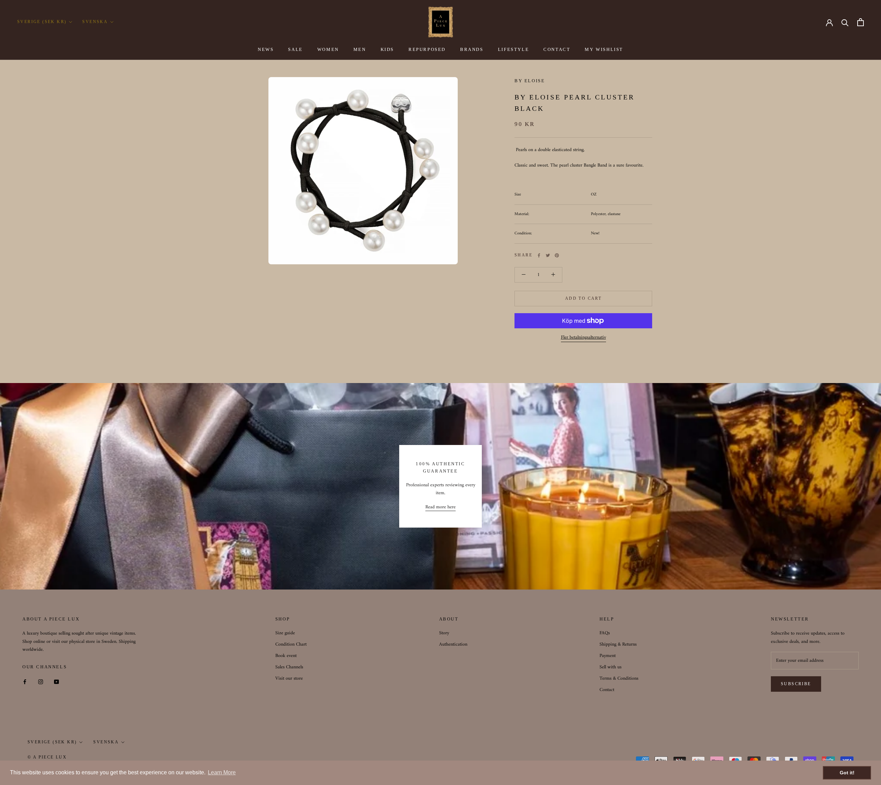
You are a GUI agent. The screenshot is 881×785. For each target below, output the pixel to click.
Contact (556, 49)
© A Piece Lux (47, 757)
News (266, 49)
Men (359, 49)
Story (444, 633)
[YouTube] (56, 682)
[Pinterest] (557, 255)
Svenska (95, 21)
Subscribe (796, 683)
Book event (286, 655)
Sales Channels (289, 667)
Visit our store (289, 678)
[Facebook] (539, 255)
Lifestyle (513, 49)
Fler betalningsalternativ (583, 337)
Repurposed (427, 49)
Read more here (440, 507)
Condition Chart (291, 644)
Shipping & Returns (618, 644)
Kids (387, 49)
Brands (472, 49)
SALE (295, 49)
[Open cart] (860, 22)
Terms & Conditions (618, 678)
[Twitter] (548, 255)
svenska (106, 742)
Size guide (285, 633)
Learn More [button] (222, 772)
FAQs (604, 633)
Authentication (453, 644)
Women (328, 49)
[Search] (845, 22)
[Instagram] (40, 682)
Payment (607, 655)
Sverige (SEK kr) (41, 21)
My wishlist (604, 49)
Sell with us (610, 667)
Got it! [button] (847, 772)
